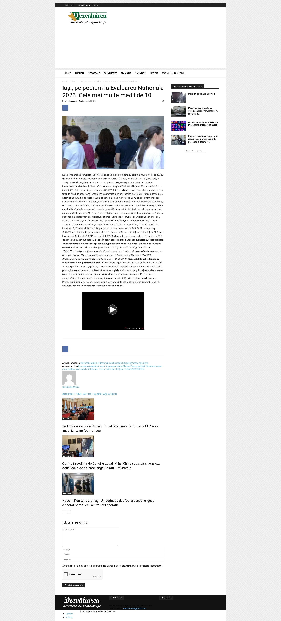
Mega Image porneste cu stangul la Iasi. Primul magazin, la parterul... (203, 111)
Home (67, 73)
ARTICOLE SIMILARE (75, 394)
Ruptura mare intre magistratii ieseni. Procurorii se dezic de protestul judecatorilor (202, 139)
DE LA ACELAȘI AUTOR (102, 394)
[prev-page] (64, 512)
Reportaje (94, 73)
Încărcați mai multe (194, 151)
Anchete (79, 73)
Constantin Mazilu (76, 101)
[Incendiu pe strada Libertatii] (178, 97)
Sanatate (140, 73)
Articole (69, 617)
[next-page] (69, 512)
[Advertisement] (140, 47)
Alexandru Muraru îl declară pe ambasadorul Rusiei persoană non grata (114, 363)
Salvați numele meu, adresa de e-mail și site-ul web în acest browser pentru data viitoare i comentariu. (113, 565)
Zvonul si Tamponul (174, 73)
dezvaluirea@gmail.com (134, 608)
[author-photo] (69, 384)
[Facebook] (216, 5)
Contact (69, 613)
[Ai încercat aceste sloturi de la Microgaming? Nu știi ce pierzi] (178, 126)
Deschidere (67, 419)
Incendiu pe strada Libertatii (201, 94)
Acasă (64, 81)
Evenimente (110, 73)
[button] (215, 73)
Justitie (154, 73)
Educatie (126, 73)
